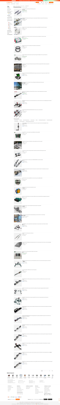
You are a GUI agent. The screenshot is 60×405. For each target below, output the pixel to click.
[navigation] (10, 188)
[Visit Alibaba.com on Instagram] (48, 394)
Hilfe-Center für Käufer (37, 387)
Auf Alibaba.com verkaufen (47, 387)
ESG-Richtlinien (9, 389)
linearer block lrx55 (20, 380)
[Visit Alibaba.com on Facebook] (44, 394)
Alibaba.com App (41, 399)
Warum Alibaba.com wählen (10, 387)
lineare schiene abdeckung (22, 121)
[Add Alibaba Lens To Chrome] (18, 399)
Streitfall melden (36, 389)
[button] (35, 2)
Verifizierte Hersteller (28, 387)
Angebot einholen (28, 388)
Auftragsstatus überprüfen (47, 389)
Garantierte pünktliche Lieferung (20, 389)
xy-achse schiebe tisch (16, 121)
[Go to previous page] (40, 370)
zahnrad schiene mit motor (32, 382)
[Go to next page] (51, 370)
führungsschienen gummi (21, 382)
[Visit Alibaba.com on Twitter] (47, 394)
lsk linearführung (41, 380)
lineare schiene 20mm (10, 381)
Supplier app (29, 399)
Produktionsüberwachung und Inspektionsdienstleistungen (20, 392)
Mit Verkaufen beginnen (46, 388)
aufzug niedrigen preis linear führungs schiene (30, 121)
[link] (59, 399)
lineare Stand (41, 381)
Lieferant (24, 20)
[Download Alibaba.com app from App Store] (45, 399)
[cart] (43, 2)
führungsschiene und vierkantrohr (11, 382)
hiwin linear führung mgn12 (32, 381)
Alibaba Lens (9, 399)
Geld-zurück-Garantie (19, 388)
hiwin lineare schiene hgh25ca (21, 381)
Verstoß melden (36, 393)
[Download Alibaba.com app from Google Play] (50, 399)
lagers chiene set (31, 380)
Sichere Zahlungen (19, 387)
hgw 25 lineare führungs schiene (11, 380)
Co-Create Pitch (9, 388)
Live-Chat (36, 388)
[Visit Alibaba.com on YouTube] (49, 394)
